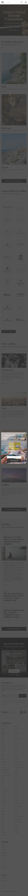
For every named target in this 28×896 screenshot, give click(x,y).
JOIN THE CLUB (14, 460)
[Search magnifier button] (21, 2)
